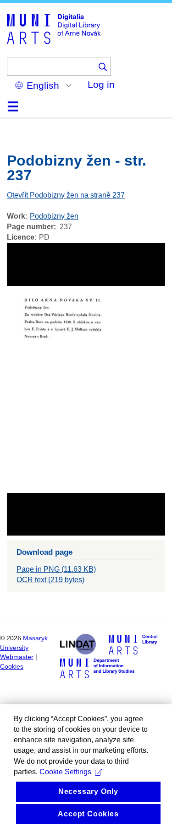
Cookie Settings (65, 772)
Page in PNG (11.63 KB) (56, 569)
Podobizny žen (54, 216)
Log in (101, 84)
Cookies (11, 666)
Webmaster (16, 657)
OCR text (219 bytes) (50, 580)
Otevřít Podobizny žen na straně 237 (66, 195)
